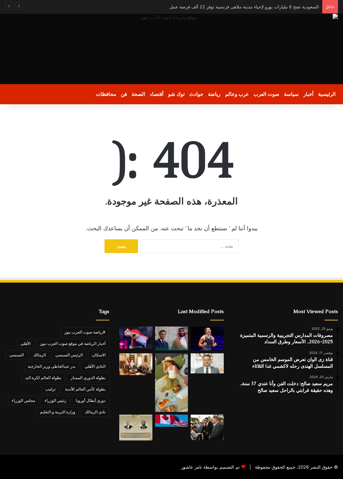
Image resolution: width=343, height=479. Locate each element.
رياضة (214, 94)
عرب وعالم (237, 94)
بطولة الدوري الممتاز (88, 377)
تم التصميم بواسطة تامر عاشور (210, 467)
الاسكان (99, 354)
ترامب (50, 389)
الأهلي (25, 343)
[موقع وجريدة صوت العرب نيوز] (171, 49)
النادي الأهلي (95, 366)
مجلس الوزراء (23, 400)
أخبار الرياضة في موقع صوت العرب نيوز (73, 343)
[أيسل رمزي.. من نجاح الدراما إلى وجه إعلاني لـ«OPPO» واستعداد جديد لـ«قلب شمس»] (171, 382)
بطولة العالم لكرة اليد (43, 377)
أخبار (308, 94)
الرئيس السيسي (69, 354)
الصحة (138, 94)
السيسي (16, 354)
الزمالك (39, 354)
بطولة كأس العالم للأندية (85, 389)
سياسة (291, 94)
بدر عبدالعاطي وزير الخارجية (51, 366)
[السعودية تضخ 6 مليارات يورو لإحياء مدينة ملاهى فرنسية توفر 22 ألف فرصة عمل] (171, 338)
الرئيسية (327, 94)
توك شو (176, 94)
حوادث (196, 94)
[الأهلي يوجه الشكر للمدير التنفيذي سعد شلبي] (207, 363)
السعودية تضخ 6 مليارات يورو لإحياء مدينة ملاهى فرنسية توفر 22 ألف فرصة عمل (243, 6)
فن (124, 94)
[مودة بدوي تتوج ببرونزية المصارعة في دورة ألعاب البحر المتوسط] (135, 337)
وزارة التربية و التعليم (57, 411)
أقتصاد (156, 94)
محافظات (106, 94)
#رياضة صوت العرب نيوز (85, 332)
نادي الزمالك (95, 411)
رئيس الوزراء (55, 400)
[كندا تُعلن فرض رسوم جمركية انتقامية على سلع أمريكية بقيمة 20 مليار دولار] (171, 421)
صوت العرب (266, 94)
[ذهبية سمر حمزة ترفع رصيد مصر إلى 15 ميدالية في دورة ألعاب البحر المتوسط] (207, 338)
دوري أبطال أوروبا (91, 400)
